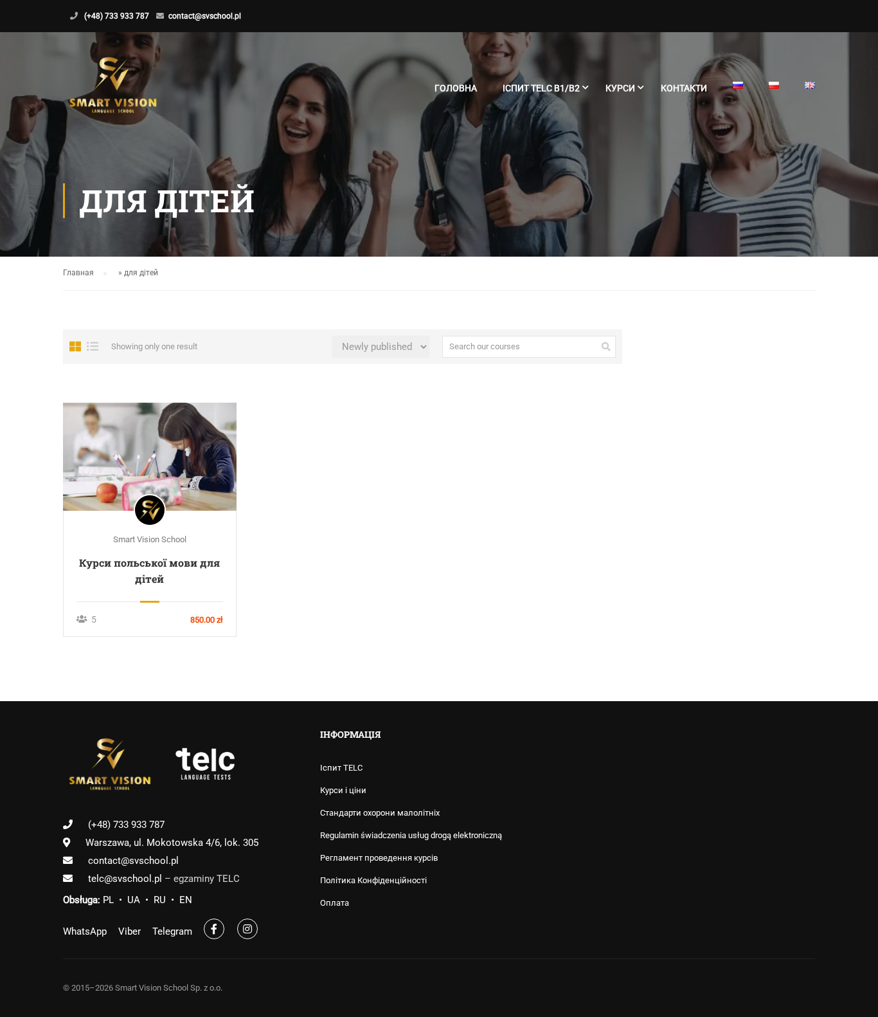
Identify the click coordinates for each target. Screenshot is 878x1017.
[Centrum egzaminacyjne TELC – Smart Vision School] (205, 766)
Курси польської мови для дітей (149, 570)
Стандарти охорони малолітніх (380, 813)
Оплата (334, 903)
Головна (456, 88)
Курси (620, 88)
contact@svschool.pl (204, 16)
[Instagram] (247, 929)
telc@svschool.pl (126, 878)
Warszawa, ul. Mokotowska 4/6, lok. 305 (171, 842)
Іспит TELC (341, 768)
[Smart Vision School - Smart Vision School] (113, 94)
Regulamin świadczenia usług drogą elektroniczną (411, 835)
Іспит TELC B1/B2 (541, 88)
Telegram (172, 931)
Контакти (684, 88)
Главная (78, 272)
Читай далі (149, 456)
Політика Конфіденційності (373, 880)
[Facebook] (214, 929)
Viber (129, 931)
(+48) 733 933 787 (116, 16)
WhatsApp (85, 931)
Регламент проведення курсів (379, 858)
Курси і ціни (343, 790)
